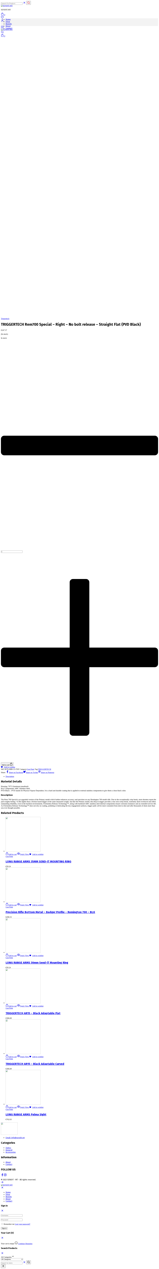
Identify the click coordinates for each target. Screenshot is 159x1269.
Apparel (9, 1150)
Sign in (4, 1228)
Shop (8, 22)
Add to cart (6, 765)
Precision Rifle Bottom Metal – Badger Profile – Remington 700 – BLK (50, 912)
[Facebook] (2, 1175)
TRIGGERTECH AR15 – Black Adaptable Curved (35, 1063)
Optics (8, 1148)
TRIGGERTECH (44, 769)
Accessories (11, 1152)
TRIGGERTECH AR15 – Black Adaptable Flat (33, 1013)
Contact (9, 28)
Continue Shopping (25, 1244)
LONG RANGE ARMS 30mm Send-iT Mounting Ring (37, 962)
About (8, 26)
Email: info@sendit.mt (15, 1138)
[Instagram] (5, 1175)
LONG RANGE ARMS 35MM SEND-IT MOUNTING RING (38, 861)
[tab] (82, 776)
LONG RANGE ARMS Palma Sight (26, 1114)
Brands (9, 24)
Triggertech (5, 319)
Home (8, 19)
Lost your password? (22, 1224)
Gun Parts (30, 769)
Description (10, 776)
